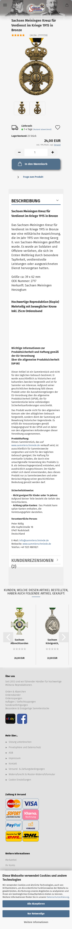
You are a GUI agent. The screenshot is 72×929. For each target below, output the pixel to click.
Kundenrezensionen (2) (32, 561)
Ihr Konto (10, 865)
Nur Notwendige (36, 913)
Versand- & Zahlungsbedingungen (27, 769)
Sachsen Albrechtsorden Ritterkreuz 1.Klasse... (19, 641)
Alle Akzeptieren (36, 903)
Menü (5, 5)
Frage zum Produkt (33, 176)
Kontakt (13, 763)
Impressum (15, 758)
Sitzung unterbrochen (20, 742)
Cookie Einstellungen (20, 779)
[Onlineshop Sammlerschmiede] (36, 8)
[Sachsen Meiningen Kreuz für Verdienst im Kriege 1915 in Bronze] (36, 67)
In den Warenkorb (36, 164)
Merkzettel (11, 860)
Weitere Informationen (36, 922)
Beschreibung (25, 201)
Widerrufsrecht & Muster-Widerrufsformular (32, 774)
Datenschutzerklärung (58, 897)
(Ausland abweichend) (42, 129)
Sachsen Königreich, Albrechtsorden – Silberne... (52, 641)
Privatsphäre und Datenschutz (25, 747)
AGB (11, 752)
